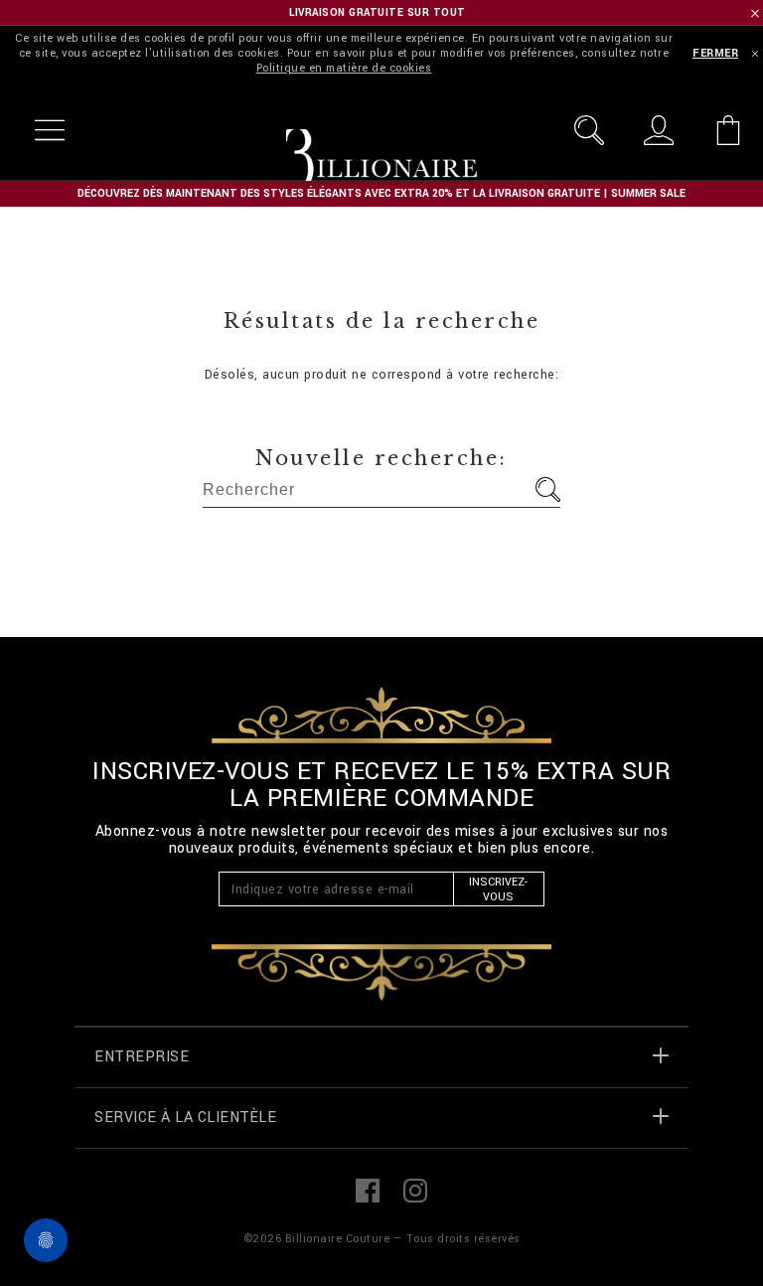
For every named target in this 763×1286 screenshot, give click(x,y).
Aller (547, 489)
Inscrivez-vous (498, 889)
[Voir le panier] (728, 130)
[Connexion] (658, 130)
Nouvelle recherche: (381, 458)
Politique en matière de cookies (344, 68)
